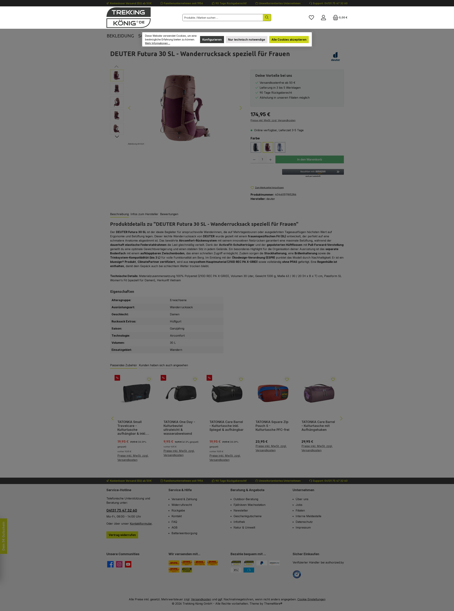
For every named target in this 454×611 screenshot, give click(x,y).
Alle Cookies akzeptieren (289, 39)
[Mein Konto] (323, 17)
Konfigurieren (212, 39)
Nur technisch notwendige (246, 39)
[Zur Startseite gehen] (128, 17)
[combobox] (222, 17)
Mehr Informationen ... (157, 43)
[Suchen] (267, 17)
